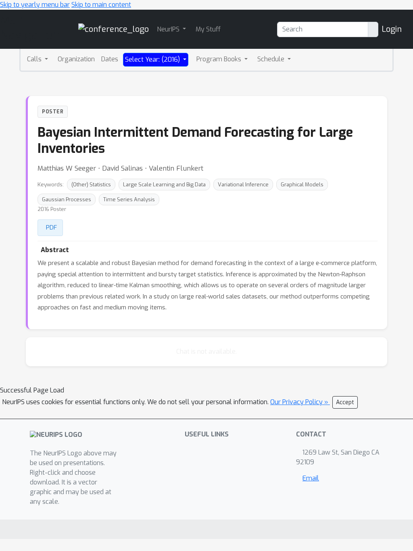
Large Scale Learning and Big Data (164, 184)
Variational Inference (243, 184)
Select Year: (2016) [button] (153, 59)
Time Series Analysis (129, 199)
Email (310, 478)
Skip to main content (101, 4)
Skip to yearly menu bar (35, 4)
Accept (345, 402)
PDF (51, 227)
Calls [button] (35, 59)
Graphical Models (302, 184)
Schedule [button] (271, 59)
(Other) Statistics (91, 184)
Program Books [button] (219, 59)
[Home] (113, 28)
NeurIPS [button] (169, 29)
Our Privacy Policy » (300, 402)
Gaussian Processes (66, 199)
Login (392, 29)
